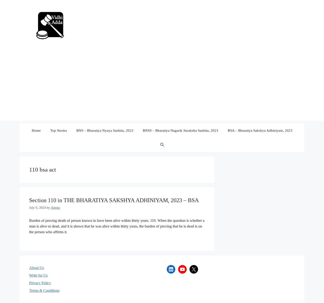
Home (36, 130)
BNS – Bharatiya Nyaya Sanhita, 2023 (104, 130)
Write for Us (38, 275)
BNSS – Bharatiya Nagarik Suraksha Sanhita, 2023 (180, 130)
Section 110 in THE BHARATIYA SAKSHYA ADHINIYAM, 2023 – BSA (114, 200)
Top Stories (58, 130)
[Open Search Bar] (162, 145)
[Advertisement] (162, 88)
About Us (36, 268)
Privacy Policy (40, 283)
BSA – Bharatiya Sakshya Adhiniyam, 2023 (260, 130)
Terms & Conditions (44, 291)
